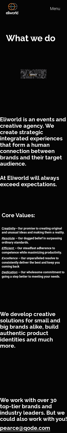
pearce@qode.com (25, 428)
